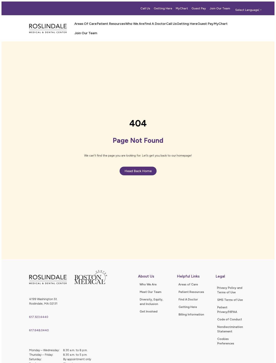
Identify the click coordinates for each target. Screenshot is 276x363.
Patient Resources (111, 24)
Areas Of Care (85, 24)
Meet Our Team (150, 292)
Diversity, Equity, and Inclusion (151, 302)
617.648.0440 (39, 330)
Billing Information (191, 314)
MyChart (182, 8)
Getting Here (163, 8)
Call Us (145, 8)
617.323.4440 (38, 317)
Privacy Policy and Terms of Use (229, 290)
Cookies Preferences (225, 341)
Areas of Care (188, 284)
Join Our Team (220, 8)
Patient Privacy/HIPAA (227, 310)
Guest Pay (199, 8)
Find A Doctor (155, 24)
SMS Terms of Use (230, 300)
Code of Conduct (229, 319)
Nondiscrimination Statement (230, 329)
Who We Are (134, 24)
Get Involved (149, 311)
